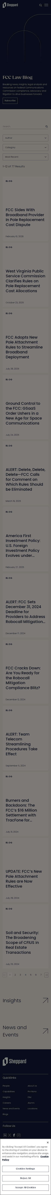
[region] (25, 1167)
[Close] (48, 1142)
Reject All (25, 1178)
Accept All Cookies (25, 1187)
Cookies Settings (25, 1169)
